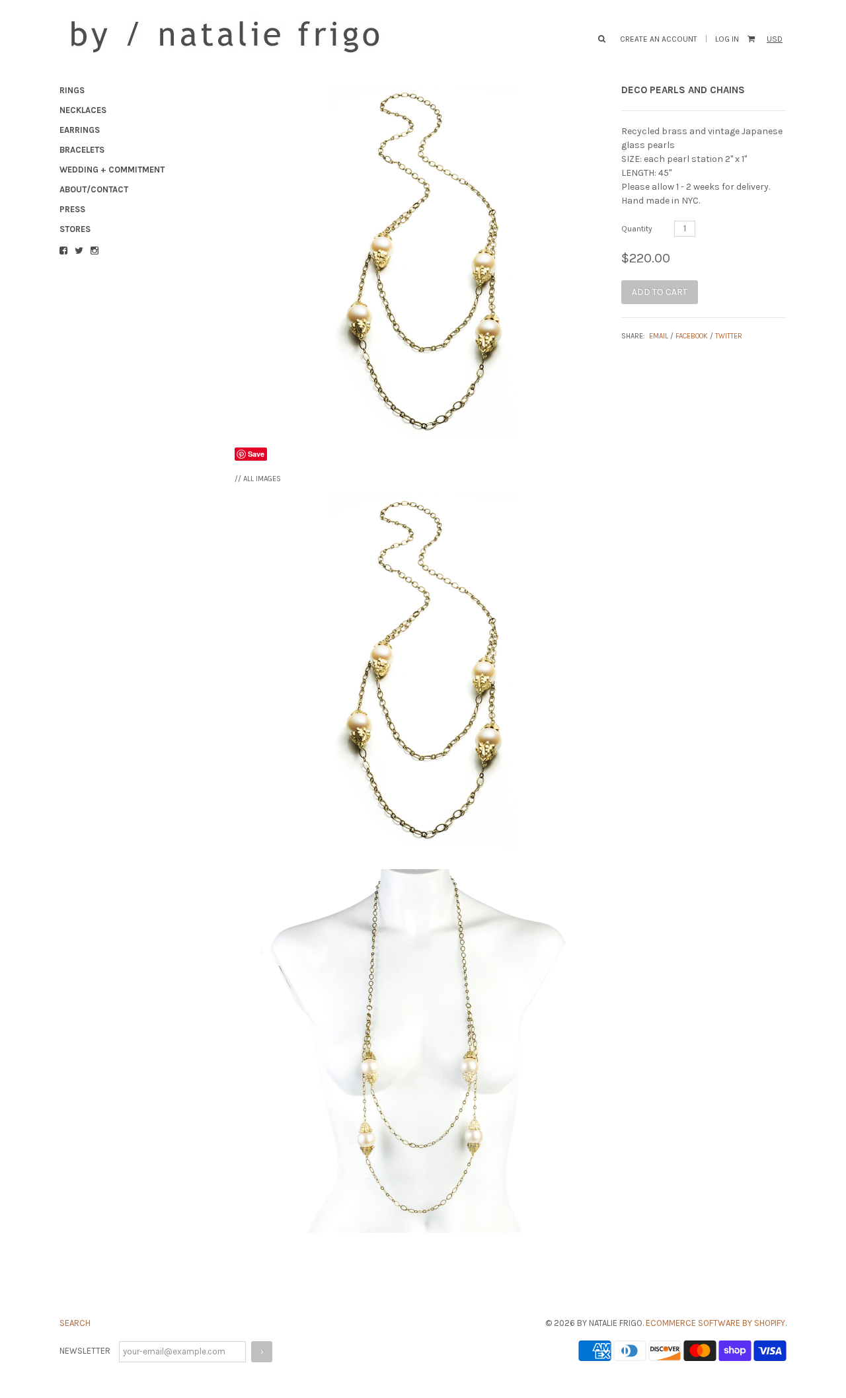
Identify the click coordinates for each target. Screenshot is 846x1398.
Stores (75, 229)
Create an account (658, 39)
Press (72, 209)
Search (75, 1323)
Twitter (728, 336)
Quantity (636, 228)
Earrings (79, 130)
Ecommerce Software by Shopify (715, 1323)
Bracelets (81, 150)
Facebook (691, 336)
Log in (727, 39)
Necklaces (82, 110)
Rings (72, 90)
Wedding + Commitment (112, 170)
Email (658, 336)
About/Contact (93, 189)
